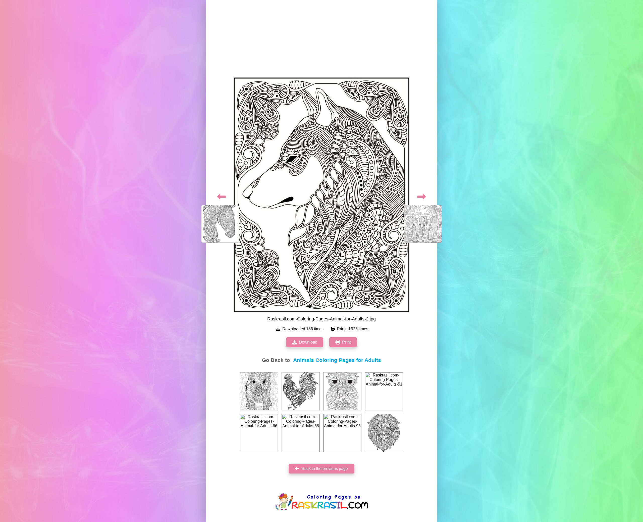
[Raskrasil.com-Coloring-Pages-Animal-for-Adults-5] (384, 433)
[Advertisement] (321, 40)
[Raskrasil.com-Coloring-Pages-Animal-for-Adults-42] (301, 391)
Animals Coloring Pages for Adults (337, 360)
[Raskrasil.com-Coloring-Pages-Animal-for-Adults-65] (342, 391)
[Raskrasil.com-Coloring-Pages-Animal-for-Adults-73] (259, 391)
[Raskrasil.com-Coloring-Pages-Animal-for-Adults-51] (384, 391)
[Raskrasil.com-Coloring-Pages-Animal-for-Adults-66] (259, 433)
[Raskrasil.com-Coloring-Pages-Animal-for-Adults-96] (342, 433)
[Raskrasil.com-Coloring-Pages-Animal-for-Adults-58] (301, 433)
